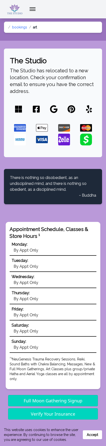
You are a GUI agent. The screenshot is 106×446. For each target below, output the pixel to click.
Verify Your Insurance (53, 414)
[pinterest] (71, 109)
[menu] (32, 9)
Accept (92, 435)
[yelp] (89, 109)
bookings (19, 27)
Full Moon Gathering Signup (53, 401)
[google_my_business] (54, 109)
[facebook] (36, 109)
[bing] (18, 109)
